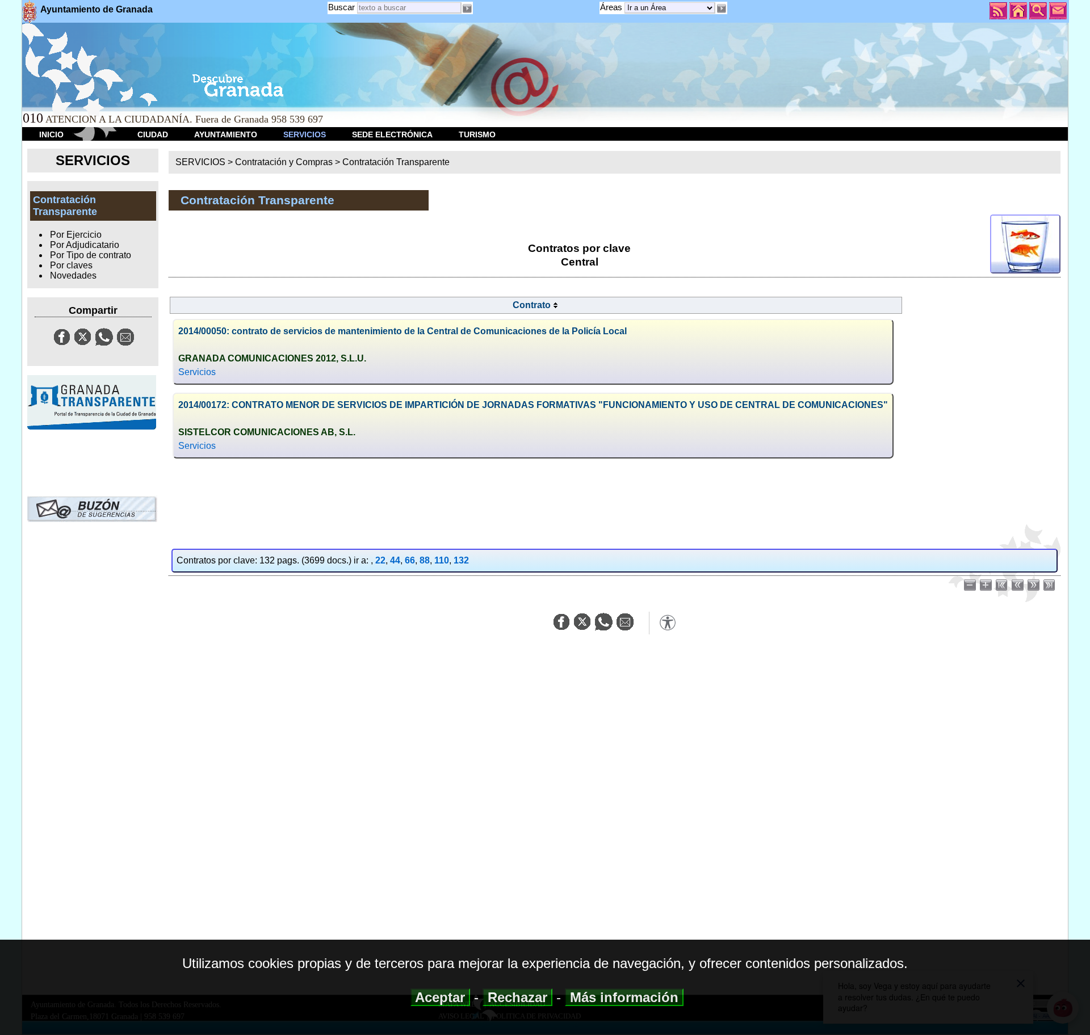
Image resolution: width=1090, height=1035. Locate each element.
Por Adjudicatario (84, 245)
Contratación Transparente (396, 162)
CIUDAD (152, 134)
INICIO (51, 134)
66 (410, 560)
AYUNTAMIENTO (225, 134)
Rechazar (517, 997)
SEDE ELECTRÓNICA (392, 134)
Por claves (71, 265)
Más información (624, 997)
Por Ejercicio (76, 234)
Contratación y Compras (284, 162)
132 (461, 560)
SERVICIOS (304, 134)
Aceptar (440, 997)
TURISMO (477, 134)
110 (441, 560)
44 (395, 560)
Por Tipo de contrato (90, 255)
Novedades (73, 275)
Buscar (341, 7)
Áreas (612, 7)
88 (425, 560)
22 (380, 560)
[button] (721, 8)
